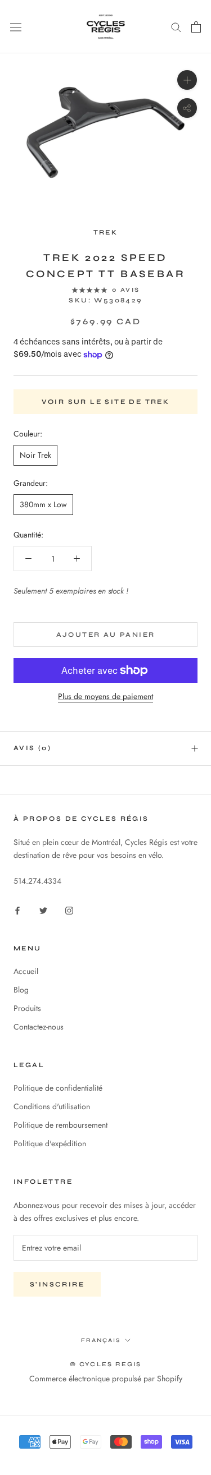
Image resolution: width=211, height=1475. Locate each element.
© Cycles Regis (106, 1364)
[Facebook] (17, 909)
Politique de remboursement (60, 1125)
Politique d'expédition (50, 1143)
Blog (21, 989)
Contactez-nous (39, 1026)
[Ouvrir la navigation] (15, 26)
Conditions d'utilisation (52, 1106)
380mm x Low (43, 504)
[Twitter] (43, 909)
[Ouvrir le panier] (196, 27)
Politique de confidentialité (58, 1087)
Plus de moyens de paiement (105, 696)
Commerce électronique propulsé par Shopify (105, 1378)
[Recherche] (176, 26)
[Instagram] (69, 909)
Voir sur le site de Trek (106, 402)
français (100, 1340)
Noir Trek (35, 455)
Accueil (26, 971)
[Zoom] (187, 80)
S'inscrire (57, 1284)
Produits (27, 1008)
